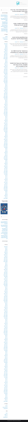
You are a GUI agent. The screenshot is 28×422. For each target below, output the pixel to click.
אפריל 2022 (6, 104)
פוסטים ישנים (25, 76)
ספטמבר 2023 (6, 81)
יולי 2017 (6, 175)
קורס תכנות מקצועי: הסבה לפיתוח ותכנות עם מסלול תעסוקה (20, 25)
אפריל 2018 (6, 163)
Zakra (16, 420)
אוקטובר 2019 (6, 144)
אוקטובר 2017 (6, 171)
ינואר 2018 (6, 167)
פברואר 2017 (6, 182)
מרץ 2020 (6, 137)
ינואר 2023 (6, 92)
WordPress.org (5, 417)
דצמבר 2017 (6, 168)
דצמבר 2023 (6, 78)
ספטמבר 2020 (6, 129)
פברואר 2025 (6, 66)
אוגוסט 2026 (6, 43)
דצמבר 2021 (6, 109)
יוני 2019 (6, 352)
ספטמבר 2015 (6, 198)
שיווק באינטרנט (6, 39)
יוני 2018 (6, 160)
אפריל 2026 (6, 49)
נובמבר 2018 (6, 156)
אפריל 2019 (6, 152)
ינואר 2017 (6, 183)
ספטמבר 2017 (6, 172)
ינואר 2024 (6, 77)
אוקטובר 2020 (6, 128)
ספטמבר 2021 (6, 113)
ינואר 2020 (6, 140)
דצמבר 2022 (6, 93)
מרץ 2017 (6, 180)
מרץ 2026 (6, 50)
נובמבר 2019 (6, 143)
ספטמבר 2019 (6, 348)
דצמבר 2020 (6, 125)
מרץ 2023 (6, 89)
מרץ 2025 (6, 65)
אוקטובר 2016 (6, 187)
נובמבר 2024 (6, 70)
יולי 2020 (6, 132)
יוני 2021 (6, 117)
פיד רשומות (6, 414)
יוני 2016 (6, 395)
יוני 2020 (6, 133)
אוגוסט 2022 (6, 98)
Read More (25, 33)
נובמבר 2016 (6, 186)
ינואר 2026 (6, 53)
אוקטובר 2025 (6, 57)
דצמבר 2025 (6, 54)
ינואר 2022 (6, 108)
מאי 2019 (6, 151)
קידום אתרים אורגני (5, 37)
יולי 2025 (6, 262)
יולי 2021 (6, 116)
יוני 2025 (6, 61)
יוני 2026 (6, 46)
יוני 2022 (6, 101)
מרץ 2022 (6, 105)
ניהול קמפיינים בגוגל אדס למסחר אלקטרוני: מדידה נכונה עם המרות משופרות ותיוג (18, 64)
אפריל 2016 (6, 195)
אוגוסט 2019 (6, 147)
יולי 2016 (6, 191)
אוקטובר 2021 (6, 112)
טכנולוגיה (16, 14)
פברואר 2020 (6, 139)
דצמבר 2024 (6, 69)
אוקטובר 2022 (6, 96)
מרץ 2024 (6, 74)
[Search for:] (4, 10)
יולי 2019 (6, 148)
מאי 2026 (6, 47)
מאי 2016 (6, 194)
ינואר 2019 (6, 155)
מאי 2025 (6, 62)
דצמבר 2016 (6, 184)
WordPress (19, 420)
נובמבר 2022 (6, 94)
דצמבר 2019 (6, 141)
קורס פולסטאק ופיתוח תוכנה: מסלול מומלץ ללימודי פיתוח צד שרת (19, 39)
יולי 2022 (6, 100)
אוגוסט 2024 (6, 73)
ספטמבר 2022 (6, 97)
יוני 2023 (6, 85)
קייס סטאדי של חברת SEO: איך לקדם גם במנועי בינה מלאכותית (4, 26)
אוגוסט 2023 (6, 82)
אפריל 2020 (6, 136)
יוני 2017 (6, 176)
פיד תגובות (6, 415)
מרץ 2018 (6, 164)
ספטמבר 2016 (6, 188)
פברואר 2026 (6, 51)
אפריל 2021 (6, 120)
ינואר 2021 (6, 124)
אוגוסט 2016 (6, 190)
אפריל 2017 (6, 179)
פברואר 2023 (6, 90)
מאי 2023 (6, 86)
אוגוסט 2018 (6, 159)
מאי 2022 (6, 305)
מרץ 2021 (6, 121)
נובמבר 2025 (6, 55)
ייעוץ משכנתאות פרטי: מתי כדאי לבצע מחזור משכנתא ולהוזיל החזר (18, 11)
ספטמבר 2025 (6, 58)
